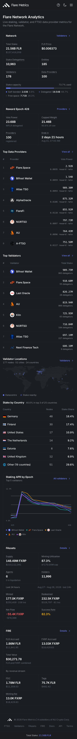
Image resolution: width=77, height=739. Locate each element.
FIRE (42, 726)
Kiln (18, 314)
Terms (69, 726)
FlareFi (20, 210)
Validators (19, 726)
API (60, 726)
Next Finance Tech (27, 347)
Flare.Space (23, 167)
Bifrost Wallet (24, 178)
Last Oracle (23, 293)
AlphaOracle (23, 200)
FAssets (32, 726)
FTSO (7, 726)
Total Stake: (38, 735)
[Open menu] (71, 5)
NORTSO (21, 221)
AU (18, 232)
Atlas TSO (22, 189)
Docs (51, 726)
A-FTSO (21, 243)
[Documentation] (58, 5)
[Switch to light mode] (65, 5)
